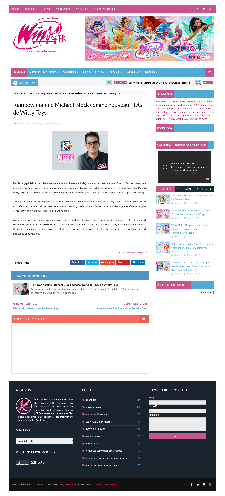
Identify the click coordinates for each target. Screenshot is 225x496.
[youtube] (210, 8)
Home (21, 72)
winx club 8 (92, 444)
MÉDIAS (114, 72)
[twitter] (204, 8)
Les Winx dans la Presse (98, 422)
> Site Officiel (63, 8)
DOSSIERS (69, 72)
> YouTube (82, 8)
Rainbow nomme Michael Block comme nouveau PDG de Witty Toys (74, 284)
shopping (200, 83)
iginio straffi (93, 436)
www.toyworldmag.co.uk (136, 253)
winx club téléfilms (96, 414)
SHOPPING (133, 72)
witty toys (45, 93)
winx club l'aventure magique (101, 465)
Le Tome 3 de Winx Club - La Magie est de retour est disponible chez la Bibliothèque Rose (190, 266)
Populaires (185, 189)
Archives (45, 8)
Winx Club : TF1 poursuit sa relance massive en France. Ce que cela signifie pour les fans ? (190, 229)
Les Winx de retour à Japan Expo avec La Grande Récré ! (151, 82)
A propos (30, 8)
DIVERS (150, 72)
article (22, 93)
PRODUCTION (92, 72)
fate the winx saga (95, 429)
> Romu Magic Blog (104, 8)
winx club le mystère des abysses (104, 451)
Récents (165, 189)
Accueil (15, 8)
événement (112, 83)
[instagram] (191, 8)
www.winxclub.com (106, 484)
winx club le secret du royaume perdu (106, 458)
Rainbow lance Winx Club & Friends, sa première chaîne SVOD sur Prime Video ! (192, 247)
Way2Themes (67, 484)
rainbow (33, 93)
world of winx (93, 407)
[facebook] (197, 8)
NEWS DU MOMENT (43, 72)
